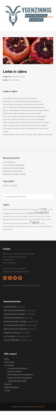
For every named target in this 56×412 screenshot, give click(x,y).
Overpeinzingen (35, 219)
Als (10, 209)
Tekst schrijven (13, 80)
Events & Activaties (14, 371)
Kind (20, 216)
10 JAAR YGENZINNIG (12, 340)
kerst (17, 216)
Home (6, 359)
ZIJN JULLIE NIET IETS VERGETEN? (16, 329)
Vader (13, 226)
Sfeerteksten (24, 223)
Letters (42, 216)
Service (16, 223)
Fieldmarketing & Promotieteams (20, 374)
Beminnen (27, 209)
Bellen (20, 209)
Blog (32, 209)
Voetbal (22, 226)
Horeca (12, 216)
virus (17, 226)
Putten (43, 219)
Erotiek (19, 213)
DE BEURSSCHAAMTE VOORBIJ (14, 174)
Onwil (26, 219)
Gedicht (41, 212)
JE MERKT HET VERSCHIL (12, 333)
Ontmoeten (19, 219)
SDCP (12, 223)
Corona (49, 209)
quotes (48, 219)
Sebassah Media (38, 406)
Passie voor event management (19, 378)
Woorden (6, 229)
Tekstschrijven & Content (17, 381)
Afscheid (6, 209)
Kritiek (30, 216)
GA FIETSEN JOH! (9, 162)
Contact (7, 390)
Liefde (48, 216)
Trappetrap (7, 226)
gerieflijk (6, 216)
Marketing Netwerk (11, 387)
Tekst (34, 222)
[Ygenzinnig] (28, 15)
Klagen (25, 216)
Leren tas (36, 216)
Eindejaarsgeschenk (10, 213)
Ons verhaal (8, 365)
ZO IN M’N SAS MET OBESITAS (15, 325)
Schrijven (6, 223)
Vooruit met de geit (38, 226)
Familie (25, 213)
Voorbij (28, 226)
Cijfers (37, 209)
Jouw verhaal (9, 362)
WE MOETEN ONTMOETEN (13, 171)
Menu (50, 16)
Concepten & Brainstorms (17, 368)
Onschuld (11, 219)
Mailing (5, 219)
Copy (43, 209)
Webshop (48, 226)
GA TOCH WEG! (9, 336)
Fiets (31, 213)
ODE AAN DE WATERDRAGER (13, 165)
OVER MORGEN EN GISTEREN (13, 168)
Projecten (8, 384)
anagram (15, 209)
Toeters (42, 223)
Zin (11, 229)
